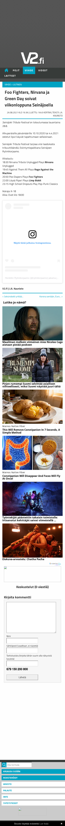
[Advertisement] (32, 721)
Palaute (7, 790)
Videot (42, 70)
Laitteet (10, 76)
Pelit (16, 70)
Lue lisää (43, 823)
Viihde (29, 70)
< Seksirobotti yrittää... (12, 296)
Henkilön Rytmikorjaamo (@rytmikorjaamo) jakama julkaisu (34, 278)
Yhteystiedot (10, 803)
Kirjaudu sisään (11, 771)
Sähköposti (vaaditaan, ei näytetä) (22, 645)
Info (5, 796)
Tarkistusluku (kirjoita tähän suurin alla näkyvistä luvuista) (29, 657)
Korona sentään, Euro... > (51, 296)
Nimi (8, 636)
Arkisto (7, 784)
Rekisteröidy (10, 777)
